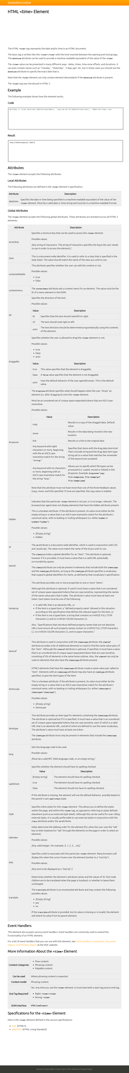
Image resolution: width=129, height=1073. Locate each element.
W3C (14, 1026)
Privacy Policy (86, 1069)
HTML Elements (73, 1069)
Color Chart (60, 1069)
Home (38, 1069)
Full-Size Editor (49, 1069)
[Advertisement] (64, 30)
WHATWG (17, 1029)
